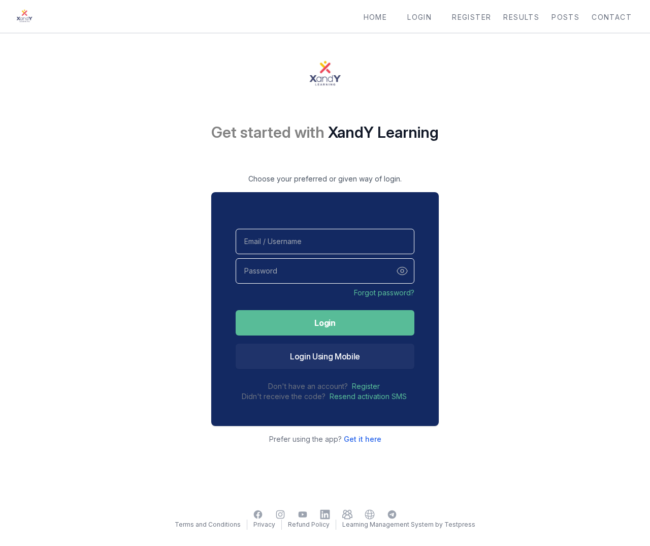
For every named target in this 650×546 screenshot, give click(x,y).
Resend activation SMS (368, 396)
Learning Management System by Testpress (408, 524)
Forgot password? (384, 292)
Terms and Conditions (208, 524)
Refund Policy (309, 524)
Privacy (264, 524)
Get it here (362, 439)
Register (366, 386)
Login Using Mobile (325, 356)
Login (324, 323)
